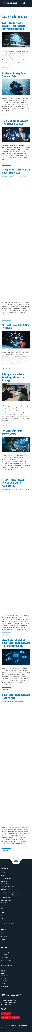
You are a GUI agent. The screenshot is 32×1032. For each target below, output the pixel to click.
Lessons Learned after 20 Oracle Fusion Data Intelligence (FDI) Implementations (16, 643)
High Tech (3, 963)
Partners (3, 978)
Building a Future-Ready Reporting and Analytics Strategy (13, 377)
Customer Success (6, 878)
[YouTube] (5, 1009)
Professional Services (7, 965)
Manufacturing (5, 952)
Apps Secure (4, 986)
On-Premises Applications (8, 924)
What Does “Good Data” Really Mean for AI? (15, 326)
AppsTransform (5, 873)
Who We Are (4, 975)
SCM (2, 915)
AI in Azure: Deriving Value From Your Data (14, 74)
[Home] (9, 3)
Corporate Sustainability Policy (17, 1028)
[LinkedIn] (2, 1009)
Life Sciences (4, 957)
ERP (2, 918)
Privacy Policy (4, 1028)
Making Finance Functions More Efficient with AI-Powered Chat (13, 483)
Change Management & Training (10, 895)
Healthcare (4, 954)
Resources (4, 936)
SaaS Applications (6, 900)
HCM (2, 913)
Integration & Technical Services (10, 892)
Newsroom (4, 942)
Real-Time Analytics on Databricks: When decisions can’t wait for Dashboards (14, 26)
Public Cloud (4, 903)
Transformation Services (7, 886)
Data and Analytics (6, 897)
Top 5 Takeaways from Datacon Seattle (12, 432)
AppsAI (3, 875)
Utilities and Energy (6, 960)
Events (3, 939)
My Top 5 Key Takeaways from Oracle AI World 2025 (16, 171)
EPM (2, 921)
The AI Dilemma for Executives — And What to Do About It (16, 122)
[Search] (24, 3)
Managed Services (6, 889)
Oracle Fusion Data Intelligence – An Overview (16, 696)
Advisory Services (6, 884)
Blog (2, 933)
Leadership (4, 981)
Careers (3, 983)
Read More (5, 68)
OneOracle (4, 881)
